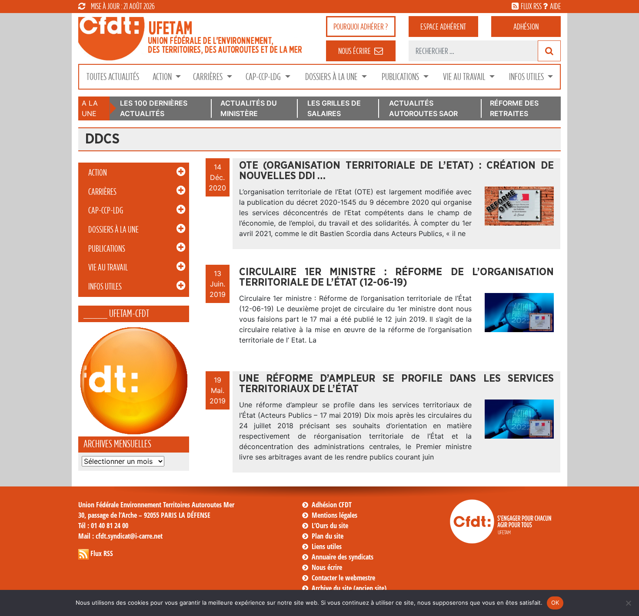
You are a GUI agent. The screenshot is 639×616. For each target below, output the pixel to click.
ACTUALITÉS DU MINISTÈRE (248, 108)
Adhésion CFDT (332, 504)
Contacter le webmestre (343, 578)
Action (163, 77)
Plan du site (327, 536)
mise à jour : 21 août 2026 (123, 6)
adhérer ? (360, 26)
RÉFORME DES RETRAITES (514, 108)
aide (555, 6)
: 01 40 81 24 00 (103, 525)
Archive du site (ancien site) (349, 588)
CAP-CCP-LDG (264, 77)
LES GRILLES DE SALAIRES (334, 108)
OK (555, 602)
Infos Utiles (527, 77)
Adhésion (526, 26)
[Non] (628, 603)
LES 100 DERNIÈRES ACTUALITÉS (153, 108)
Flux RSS (101, 553)
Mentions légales (334, 515)
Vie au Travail (465, 77)
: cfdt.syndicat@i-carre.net (120, 536)
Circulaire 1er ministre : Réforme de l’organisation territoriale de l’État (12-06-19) (396, 277)
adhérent (443, 26)
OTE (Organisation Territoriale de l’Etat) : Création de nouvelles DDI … (396, 170)
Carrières (208, 77)
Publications (401, 77)
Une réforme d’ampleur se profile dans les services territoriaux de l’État (396, 383)
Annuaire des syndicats (342, 557)
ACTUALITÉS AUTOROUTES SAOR (423, 108)
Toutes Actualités (113, 77)
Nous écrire (327, 567)
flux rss (531, 6)
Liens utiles (327, 546)
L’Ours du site (330, 525)
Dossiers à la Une (332, 77)
